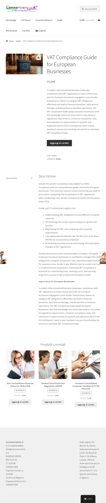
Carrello (26, 30)
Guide (60, 20)
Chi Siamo (26, 20)
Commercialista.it (43, 20)
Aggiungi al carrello (59, 143)
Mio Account (11, 30)
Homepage (11, 20)
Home (11, 41)
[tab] (20, 178)
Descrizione (11, 178)
